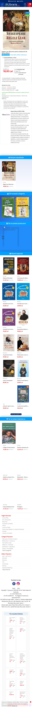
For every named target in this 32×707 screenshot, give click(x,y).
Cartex (4, 182)
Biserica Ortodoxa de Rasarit (22, 619)
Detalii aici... (4, 98)
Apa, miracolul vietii (12, 618)
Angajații (21, 628)
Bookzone (19, 327)
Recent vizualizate (17, 157)
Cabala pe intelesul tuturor (22, 682)
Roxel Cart (5, 475)
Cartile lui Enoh (11, 692)
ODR (18, 588)
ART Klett (5, 504)
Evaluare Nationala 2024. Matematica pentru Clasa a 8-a (9, 506)
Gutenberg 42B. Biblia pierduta (23, 278)
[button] (3, 207)
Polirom (4, 276)
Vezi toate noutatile (15, 414)
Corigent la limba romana (9, 447)
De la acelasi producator (17, 223)
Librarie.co (10, 590)
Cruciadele (11, 670)
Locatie (17, 90)
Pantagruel (19, 506)
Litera (18, 276)
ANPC (13, 588)
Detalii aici (14, 706)
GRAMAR (19, 504)
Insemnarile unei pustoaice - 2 (12, 682)
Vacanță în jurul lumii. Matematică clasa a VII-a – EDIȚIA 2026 (9, 303)
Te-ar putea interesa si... (17, 419)
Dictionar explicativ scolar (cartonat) (23, 447)
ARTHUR (19, 404)
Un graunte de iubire (7, 355)
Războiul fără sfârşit (7, 278)
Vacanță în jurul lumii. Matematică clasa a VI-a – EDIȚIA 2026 (23, 303)
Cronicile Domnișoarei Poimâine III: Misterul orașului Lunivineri (22, 656)
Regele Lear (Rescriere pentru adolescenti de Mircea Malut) (9, 184)
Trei (4, 404)
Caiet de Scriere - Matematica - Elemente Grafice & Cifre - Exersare (12, 632)
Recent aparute (17, 253)
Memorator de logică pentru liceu (22, 693)
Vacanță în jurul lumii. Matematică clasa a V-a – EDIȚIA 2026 (9, 329)
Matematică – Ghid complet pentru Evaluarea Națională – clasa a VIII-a (23, 477)
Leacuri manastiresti (7, 380)
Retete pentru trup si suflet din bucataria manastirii (23, 355)
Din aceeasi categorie (17, 193)
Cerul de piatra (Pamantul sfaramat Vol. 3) (12, 656)
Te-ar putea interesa (16, 614)
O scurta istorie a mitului (21, 671)
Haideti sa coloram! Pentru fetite (9, 477)
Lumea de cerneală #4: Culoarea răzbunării (23, 406)
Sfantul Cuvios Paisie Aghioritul (23, 380)
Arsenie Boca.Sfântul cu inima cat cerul (23, 329)
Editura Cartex (5, 55)
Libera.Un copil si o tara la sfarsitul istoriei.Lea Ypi (9, 406)
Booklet (4, 301)
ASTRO (18, 445)
